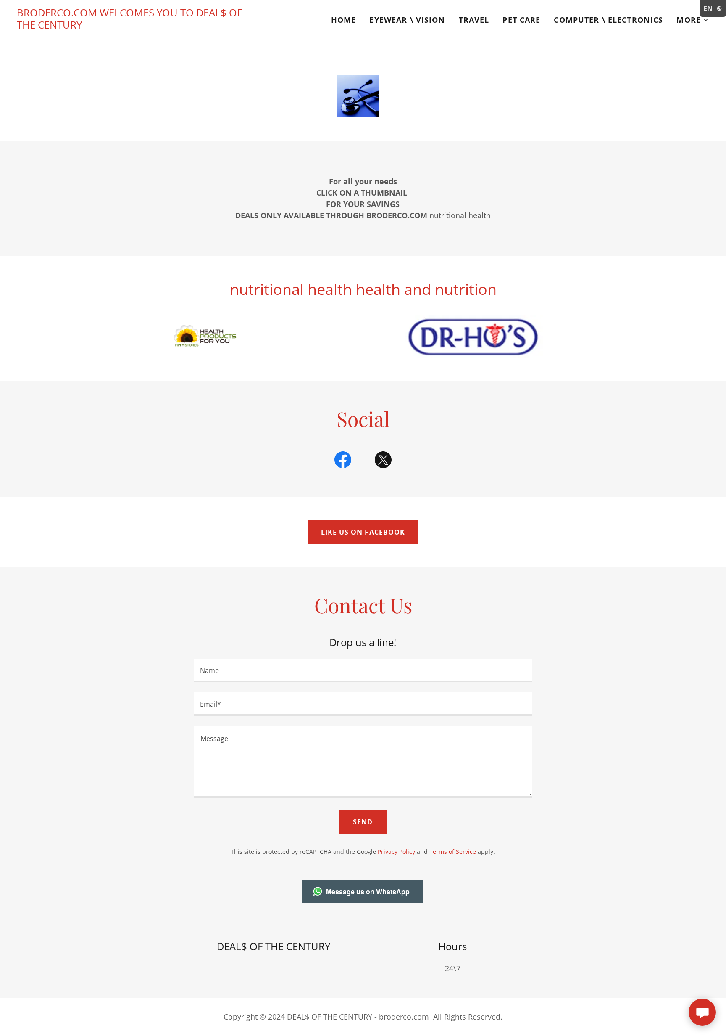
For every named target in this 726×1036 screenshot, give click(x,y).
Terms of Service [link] (452, 852)
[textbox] (363, 670)
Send (363, 822)
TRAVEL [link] (474, 20)
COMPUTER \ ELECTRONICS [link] (608, 20)
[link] (138, 26)
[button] (692, 20)
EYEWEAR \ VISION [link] (407, 20)
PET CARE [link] (521, 20)
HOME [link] (343, 20)
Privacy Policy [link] (396, 852)
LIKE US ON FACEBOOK (363, 532)
